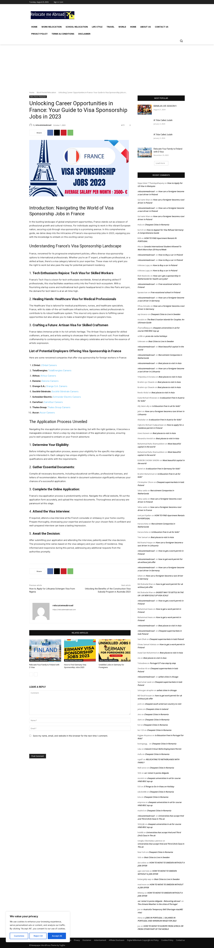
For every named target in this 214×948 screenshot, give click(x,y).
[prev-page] (31, 674)
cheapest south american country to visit (163, 704)
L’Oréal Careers (49, 365)
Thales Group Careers (58, 407)
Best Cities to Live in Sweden (161, 341)
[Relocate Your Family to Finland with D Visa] (45, 650)
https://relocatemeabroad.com (64, 610)
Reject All (38, 936)
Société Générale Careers (65, 391)
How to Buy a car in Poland (170, 254)
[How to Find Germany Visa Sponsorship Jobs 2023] (80, 650)
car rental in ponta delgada (156, 773)
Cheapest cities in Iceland (157, 709)
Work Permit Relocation (46, 92)
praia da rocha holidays (156, 336)
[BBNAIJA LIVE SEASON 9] (145, 110)
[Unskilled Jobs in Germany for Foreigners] (115, 650)
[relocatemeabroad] (31, 125)
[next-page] (36, 674)
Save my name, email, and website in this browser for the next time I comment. (70, 735)
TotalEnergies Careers (59, 370)
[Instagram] (171, 2)
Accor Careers (47, 412)
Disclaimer (87, 940)
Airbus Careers (48, 375)
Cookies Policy (167, 940)
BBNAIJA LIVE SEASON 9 (165, 106)
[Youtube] (183, 2)
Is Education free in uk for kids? (166, 406)
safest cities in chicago (168, 676)
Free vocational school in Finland (165, 292)
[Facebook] (167, 2)
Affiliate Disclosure (116, 940)
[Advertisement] (129, 14)
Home (31, 92)
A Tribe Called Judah (163, 120)
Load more (160, 163)
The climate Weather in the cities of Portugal (157, 904)
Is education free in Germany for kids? (163, 468)
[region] (38, 927)
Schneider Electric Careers (67, 396)
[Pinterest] (64, 133)
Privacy (77, 940)
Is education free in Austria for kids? (165, 419)
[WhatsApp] (70, 133)
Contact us (180, 940)
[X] (175, 2)
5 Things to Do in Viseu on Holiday (159, 786)
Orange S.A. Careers (56, 386)
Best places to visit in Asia (169, 363)
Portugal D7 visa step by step (163, 663)
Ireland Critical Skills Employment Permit (162, 749)
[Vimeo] (179, 2)
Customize (19, 936)
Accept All (57, 936)
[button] (181, 40)
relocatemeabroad (43, 125)
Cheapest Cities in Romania (157, 224)
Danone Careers (50, 381)
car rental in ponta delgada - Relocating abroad (159, 901)
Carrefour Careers (53, 402)
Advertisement (100, 940)
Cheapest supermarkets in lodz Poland (166, 639)
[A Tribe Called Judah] (145, 124)
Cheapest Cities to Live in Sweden (165, 314)
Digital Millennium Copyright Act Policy (143, 940)
